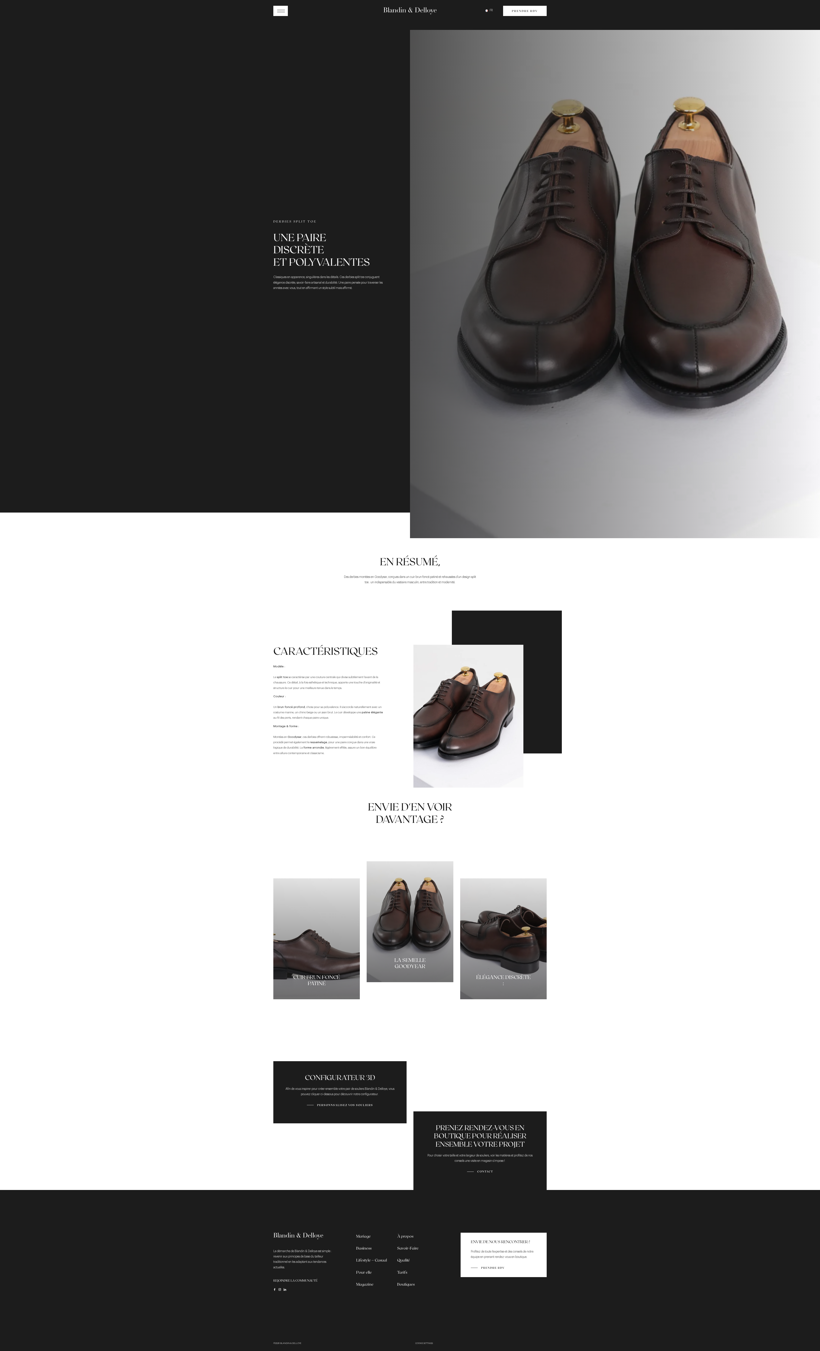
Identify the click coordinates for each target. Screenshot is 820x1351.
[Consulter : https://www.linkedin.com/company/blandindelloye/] (285, 1289)
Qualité (403, 1260)
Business (364, 1248)
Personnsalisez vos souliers (345, 1104)
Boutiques (406, 1284)
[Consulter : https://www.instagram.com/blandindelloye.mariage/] (279, 1289)
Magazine (364, 1284)
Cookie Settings (424, 1343)
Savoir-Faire (408, 1248)
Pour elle (364, 1272)
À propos (405, 1236)
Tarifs (402, 1272)
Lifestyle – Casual (371, 1260)
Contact (485, 1171)
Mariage (363, 1236)
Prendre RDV (525, 10)
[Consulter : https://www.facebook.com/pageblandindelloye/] (274, 1289)
